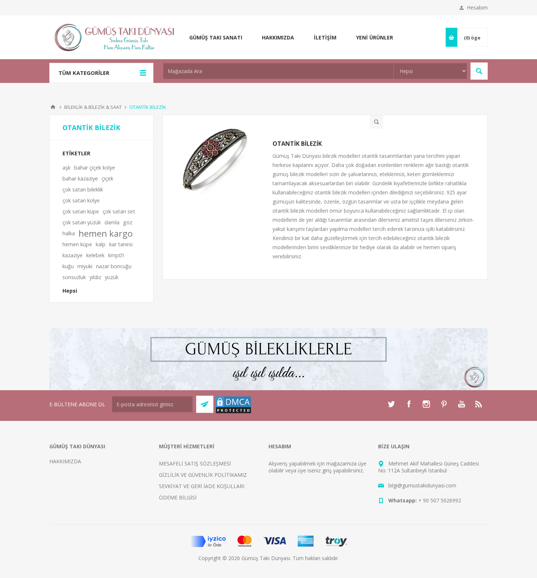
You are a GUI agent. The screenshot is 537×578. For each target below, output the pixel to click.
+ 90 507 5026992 (439, 500)
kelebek (95, 255)
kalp (101, 244)
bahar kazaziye (80, 178)
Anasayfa (53, 107)
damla (111, 222)
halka (68, 233)
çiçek (107, 178)
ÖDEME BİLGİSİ (178, 497)
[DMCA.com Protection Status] (233, 411)
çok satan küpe (80, 211)
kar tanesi (121, 244)
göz (127, 222)
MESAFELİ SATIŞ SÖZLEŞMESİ (195, 463)
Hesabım (477, 7)
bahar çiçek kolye (94, 167)
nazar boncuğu (114, 266)
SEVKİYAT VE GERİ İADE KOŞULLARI (201, 486)
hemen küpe (77, 244)
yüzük (111, 277)
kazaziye (72, 255)
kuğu (68, 266)
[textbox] (278, 71)
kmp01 (116, 255)
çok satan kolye (81, 200)
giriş (327, 470)
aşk (66, 167)
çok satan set (119, 211)
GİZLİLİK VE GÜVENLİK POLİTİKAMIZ (203, 474)
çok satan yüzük (81, 222)
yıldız (95, 277)
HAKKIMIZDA (65, 461)
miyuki (84, 266)
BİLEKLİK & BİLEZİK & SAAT (93, 107)
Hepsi (69, 290)
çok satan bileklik (82, 189)
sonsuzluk (74, 277)
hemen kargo (106, 233)
